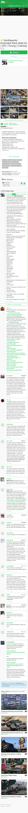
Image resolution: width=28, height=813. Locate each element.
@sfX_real (9, 480)
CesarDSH (9, 515)
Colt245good (10, 623)
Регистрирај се (6, 684)
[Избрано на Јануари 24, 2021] (2, 40)
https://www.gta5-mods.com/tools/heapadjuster (14, 349)
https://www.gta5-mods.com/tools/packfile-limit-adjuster (15, 345)
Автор (13, 194)
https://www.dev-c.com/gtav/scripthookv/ (13, 341)
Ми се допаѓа (15, 124)
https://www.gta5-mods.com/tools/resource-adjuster (16, 352)
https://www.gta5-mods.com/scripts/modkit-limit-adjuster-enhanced (15, 362)
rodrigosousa (10, 631)
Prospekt (9, 478)
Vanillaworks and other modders (15, 61)
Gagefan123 (10, 489)
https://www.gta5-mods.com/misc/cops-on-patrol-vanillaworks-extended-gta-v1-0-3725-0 (15, 665)
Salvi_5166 (9, 441)
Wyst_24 (9, 308)
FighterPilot (10, 375)
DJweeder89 (10, 540)
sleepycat (9, 612)
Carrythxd (9, 194)
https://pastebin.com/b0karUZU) (15, 509)
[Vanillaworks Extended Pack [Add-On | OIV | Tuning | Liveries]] (14, 97)
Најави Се (19, 683)
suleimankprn (10, 566)
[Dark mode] (24, 6)
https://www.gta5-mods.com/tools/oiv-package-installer (14, 314)
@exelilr (9, 607)
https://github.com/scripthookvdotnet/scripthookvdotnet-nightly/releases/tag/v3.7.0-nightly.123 (16, 357)
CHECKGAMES (10, 642)
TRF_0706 (9, 467)
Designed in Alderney (6, 804)
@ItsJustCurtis (18, 196)
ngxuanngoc (10, 533)
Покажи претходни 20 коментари (14, 304)
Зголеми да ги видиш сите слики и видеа (14, 120)
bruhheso (9, 522)
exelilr (8, 594)
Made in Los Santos (5, 806)
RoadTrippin (10, 424)
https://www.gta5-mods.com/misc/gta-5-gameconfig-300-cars (16, 652)
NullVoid (9, 605)
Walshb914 (9, 575)
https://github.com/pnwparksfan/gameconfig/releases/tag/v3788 (16, 324)
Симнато (6, 124)
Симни (15, 52)
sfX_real (9, 400)
